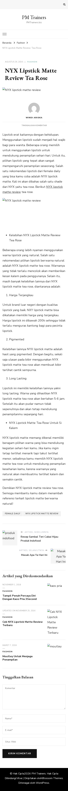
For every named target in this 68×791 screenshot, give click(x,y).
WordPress (42, 783)
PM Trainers (34, 17)
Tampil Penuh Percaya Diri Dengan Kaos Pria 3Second (19, 597)
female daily (12, 513)
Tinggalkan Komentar (34, 125)
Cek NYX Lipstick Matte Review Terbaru (22, 623)
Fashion (32, 61)
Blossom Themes (52, 778)
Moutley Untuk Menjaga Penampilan (17, 658)
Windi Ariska (34, 117)
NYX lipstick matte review (42, 513)
